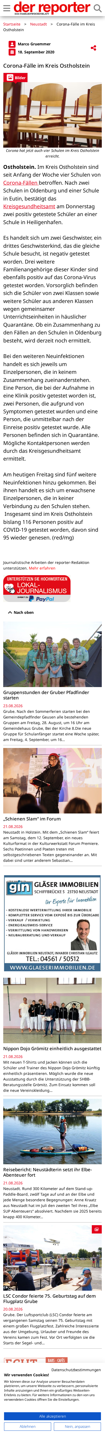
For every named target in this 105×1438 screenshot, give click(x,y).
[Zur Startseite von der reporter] (51, 8)
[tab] (15, 77)
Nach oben (23, 612)
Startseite (11, 24)
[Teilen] (93, 48)
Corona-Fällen (21, 182)
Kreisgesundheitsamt (29, 206)
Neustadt (38, 24)
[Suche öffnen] (97, 8)
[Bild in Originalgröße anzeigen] (52, 115)
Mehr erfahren (42, 568)
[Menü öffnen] (6, 8)
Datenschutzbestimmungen (76, 1369)
